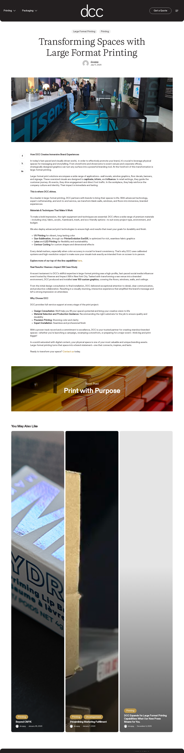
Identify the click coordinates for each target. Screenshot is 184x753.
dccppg (94, 62)
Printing (105, 31)
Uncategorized (93, 717)
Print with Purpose (92, 388)
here (79, 261)
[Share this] (22, 156)
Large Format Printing (84, 31)
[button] (176, 11)
